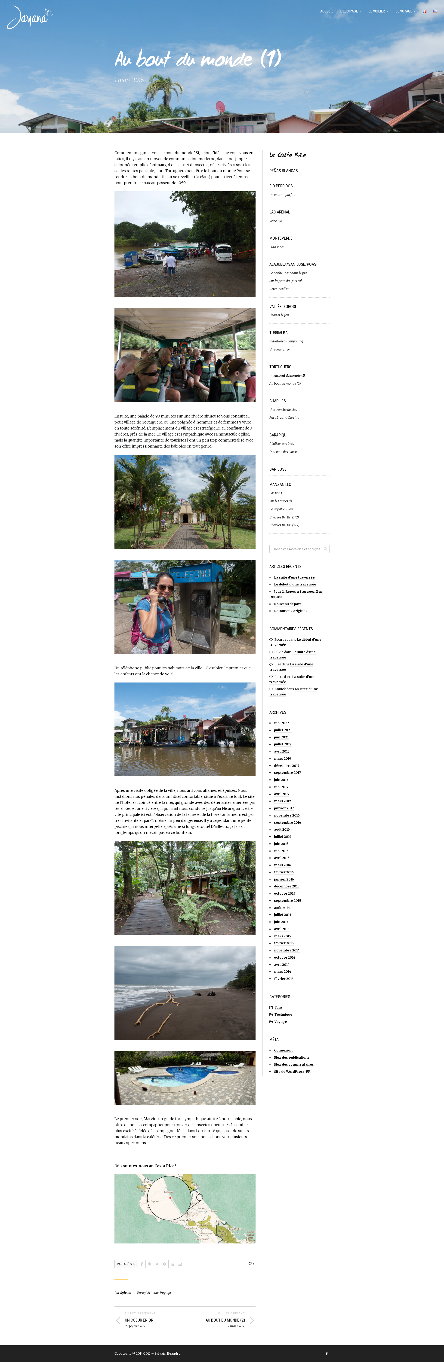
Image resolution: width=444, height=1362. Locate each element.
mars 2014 (282, 971)
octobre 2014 (284, 957)
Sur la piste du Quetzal (285, 281)
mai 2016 (281, 851)
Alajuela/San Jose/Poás (292, 264)
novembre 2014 (287, 950)
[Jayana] (30, 17)
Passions (275, 493)
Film (278, 1007)
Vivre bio (275, 221)
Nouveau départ (287, 604)
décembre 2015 (286, 886)
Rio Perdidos (281, 185)
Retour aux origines (290, 611)
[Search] (325, 548)
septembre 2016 (287, 822)
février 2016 (284, 872)
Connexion (283, 1050)
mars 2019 (282, 758)
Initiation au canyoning (286, 341)
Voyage (165, 1293)
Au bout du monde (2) (285, 383)
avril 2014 (282, 965)
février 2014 (284, 979)
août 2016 (282, 829)
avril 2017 (281, 794)
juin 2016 (281, 844)
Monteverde (281, 238)
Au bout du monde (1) (289, 375)
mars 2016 (282, 865)
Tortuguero (280, 366)
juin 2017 (281, 780)
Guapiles (277, 400)
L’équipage (349, 11)
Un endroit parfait (282, 195)
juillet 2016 (282, 837)
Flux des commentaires (294, 1064)
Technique (283, 1014)
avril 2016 (282, 858)
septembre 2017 (287, 773)
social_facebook (327, 1353)
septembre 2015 (287, 901)
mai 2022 (281, 723)
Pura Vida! (276, 247)
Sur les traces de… (281, 501)
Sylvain (125, 1293)
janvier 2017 (284, 808)
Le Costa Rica (287, 155)
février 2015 (284, 943)
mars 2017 (282, 801)
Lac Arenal (279, 212)
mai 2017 (281, 787)
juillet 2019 (282, 744)
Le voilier (376, 11)
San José (278, 469)
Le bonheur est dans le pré (288, 273)
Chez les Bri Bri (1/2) (284, 517)
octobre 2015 (284, 893)
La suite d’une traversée (294, 577)
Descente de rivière (283, 452)
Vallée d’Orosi (282, 306)
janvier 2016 (284, 879)
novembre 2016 (287, 815)
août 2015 (282, 908)
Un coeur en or (279, 349)
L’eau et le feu (279, 315)
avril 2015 (282, 929)
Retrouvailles (279, 289)
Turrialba (278, 332)
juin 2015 (281, 922)
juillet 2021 (283, 730)
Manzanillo (280, 484)
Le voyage (403, 11)
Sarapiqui (278, 435)
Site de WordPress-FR (292, 1071)
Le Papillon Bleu (281, 509)
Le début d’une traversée (295, 584)
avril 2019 (282, 751)
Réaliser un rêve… (282, 444)
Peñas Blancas (283, 170)
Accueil (326, 11)
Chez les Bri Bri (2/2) (284, 525)
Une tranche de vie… (283, 410)
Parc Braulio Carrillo (284, 417)
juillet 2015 (282, 915)
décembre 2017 (286, 766)
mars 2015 (282, 936)
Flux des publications (291, 1057)
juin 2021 (281, 737)
